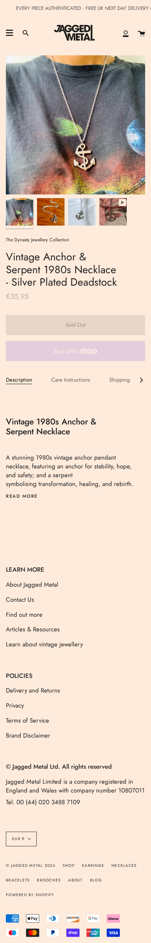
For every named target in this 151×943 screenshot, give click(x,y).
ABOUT (75, 880)
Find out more (24, 614)
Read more (22, 496)
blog (96, 880)
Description (19, 380)
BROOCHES (49, 880)
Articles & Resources (33, 629)
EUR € (18, 839)
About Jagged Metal (32, 584)
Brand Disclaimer (28, 735)
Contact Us (20, 599)
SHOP (69, 865)
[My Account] (125, 32)
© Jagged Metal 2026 (30, 865)
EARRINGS (93, 865)
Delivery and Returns (33, 690)
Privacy (15, 705)
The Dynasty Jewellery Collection (37, 240)
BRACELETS (18, 880)
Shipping (119, 380)
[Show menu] (9, 33)
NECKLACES (124, 865)
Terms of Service (27, 720)
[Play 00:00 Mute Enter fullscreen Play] (75, 124)
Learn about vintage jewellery (44, 644)
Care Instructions (70, 380)
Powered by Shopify (30, 895)
